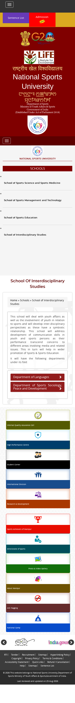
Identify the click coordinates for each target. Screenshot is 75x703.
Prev (4, 642)
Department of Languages (31, 377)
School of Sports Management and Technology (33, 200)
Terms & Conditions (52, 658)
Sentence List (16, 18)
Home (13, 300)
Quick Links (38, 661)
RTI (5, 654)
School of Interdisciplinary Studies (25, 235)
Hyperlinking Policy (60, 654)
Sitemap (42, 654)
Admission (42, 17)
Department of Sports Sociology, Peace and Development (37, 386)
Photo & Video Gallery (38, 568)
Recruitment (28, 654)
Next (71, 642)
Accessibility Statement (16, 661)
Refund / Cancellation (58, 661)
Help (22, 665)
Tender (14, 654)
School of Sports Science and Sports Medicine (32, 183)
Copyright (16, 658)
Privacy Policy (32, 658)
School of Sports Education (20, 218)
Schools (37, 168)
